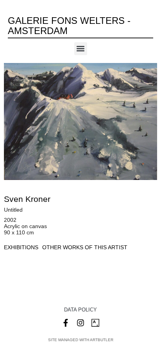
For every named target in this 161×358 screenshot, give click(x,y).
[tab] (21, 247)
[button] (80, 48)
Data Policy (80, 310)
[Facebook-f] (65, 322)
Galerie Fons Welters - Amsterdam (69, 25)
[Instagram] (80, 322)
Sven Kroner (27, 198)
